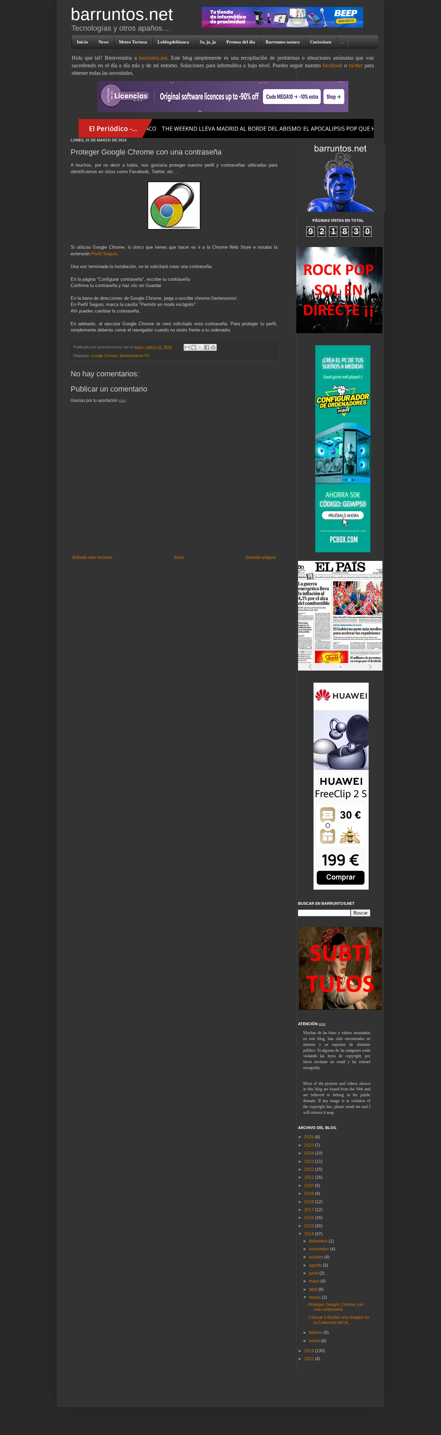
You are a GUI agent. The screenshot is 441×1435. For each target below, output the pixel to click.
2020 (309, 1185)
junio (314, 1273)
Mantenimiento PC (135, 356)
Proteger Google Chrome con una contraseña (335, 1307)
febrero (316, 1332)
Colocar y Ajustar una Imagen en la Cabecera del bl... (338, 1320)
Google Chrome (104, 356)
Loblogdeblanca (173, 41)
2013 (309, 1350)
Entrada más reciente (92, 557)
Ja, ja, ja (207, 41)
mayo (314, 1281)
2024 (309, 1153)
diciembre (319, 1241)
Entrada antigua (261, 557)
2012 (309, 1358)
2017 (309, 1209)
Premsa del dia (240, 41)
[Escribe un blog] (193, 347)
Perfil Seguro (104, 253)
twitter (356, 65)
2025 (309, 1145)
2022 (309, 1169)
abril (313, 1289)
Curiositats (320, 41)
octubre (316, 1257)
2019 (309, 1193)
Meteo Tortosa (133, 41)
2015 (309, 1226)
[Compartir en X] (200, 347)
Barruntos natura (283, 41)
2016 (309, 1217)
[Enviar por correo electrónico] (187, 347)
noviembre (319, 1249)
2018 (309, 1201)
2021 (309, 1177)
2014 (309, 1233)
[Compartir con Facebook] (206, 347)
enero (315, 1340)
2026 (309, 1137)
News (104, 41)
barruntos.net (122, 14)
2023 (309, 1161)
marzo (315, 1297)
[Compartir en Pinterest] (213, 347)
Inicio (82, 41)
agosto (316, 1265)
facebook (332, 65)
